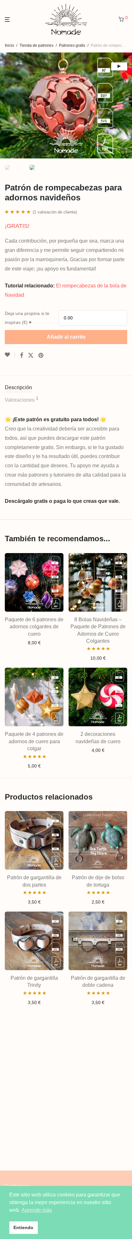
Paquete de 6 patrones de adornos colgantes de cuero (34, 627)
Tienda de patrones (37, 45)
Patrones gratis (72, 45)
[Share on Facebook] (21, 355)
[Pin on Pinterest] (41, 355)
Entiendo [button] (23, 1227)
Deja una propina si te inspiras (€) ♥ (27, 318)
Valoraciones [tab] (21, 399)
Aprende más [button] (36, 1210)
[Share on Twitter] (31, 355)
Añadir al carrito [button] (34, 642)
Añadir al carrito (66, 337)
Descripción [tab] (18, 387)
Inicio (9, 45)
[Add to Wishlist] (10, 355)
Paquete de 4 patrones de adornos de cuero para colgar (34, 741)
